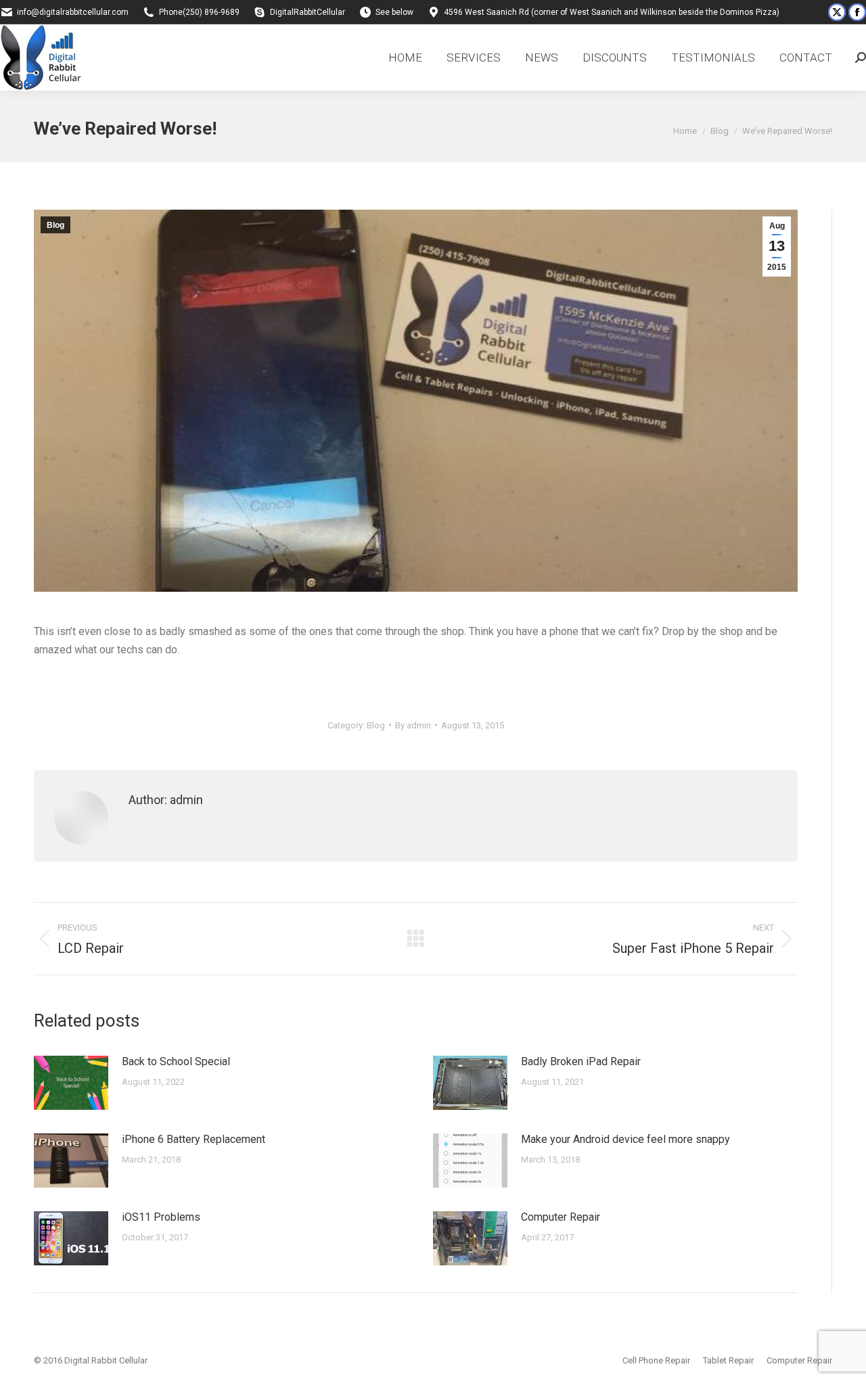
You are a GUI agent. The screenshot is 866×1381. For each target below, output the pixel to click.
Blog (55, 225)
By (413, 725)
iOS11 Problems (161, 1217)
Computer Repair (560, 1217)
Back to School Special (176, 1061)
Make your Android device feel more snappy (625, 1139)
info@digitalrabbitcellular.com (73, 12)
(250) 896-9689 (211, 12)
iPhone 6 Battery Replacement (193, 1139)
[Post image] (71, 1083)
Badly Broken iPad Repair (581, 1061)
